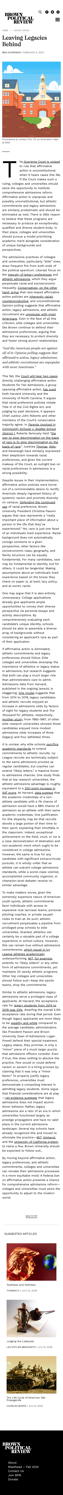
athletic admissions (16, 279)
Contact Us (16, 1471)
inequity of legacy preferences (30, 274)
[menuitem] (34, 1463)
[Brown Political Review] (19, 14)
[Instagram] (57, 12)
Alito (52, 446)
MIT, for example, (40, 958)
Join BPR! (14, 1475)
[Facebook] (46, 12)
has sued (49, 389)
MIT (39, 1137)
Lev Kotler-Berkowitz (21, 1347)
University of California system (36, 1142)
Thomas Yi (13, 1290)
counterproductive (15, 301)
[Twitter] (52, 12)
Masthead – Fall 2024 (23, 1467)
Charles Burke (16, 1405)
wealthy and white (24, 1023)
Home (5, 30)
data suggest (44, 792)
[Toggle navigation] (55, 21)
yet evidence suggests (21, 1098)
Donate (13, 1479)
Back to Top (31, 1216)
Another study (12, 719)
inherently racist (41, 296)
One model (26, 693)
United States (21, 30)
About (12, 1462)
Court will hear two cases (39, 376)
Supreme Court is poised (41, 161)
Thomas (41, 446)
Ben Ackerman (11, 52)
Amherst (49, 1137)
